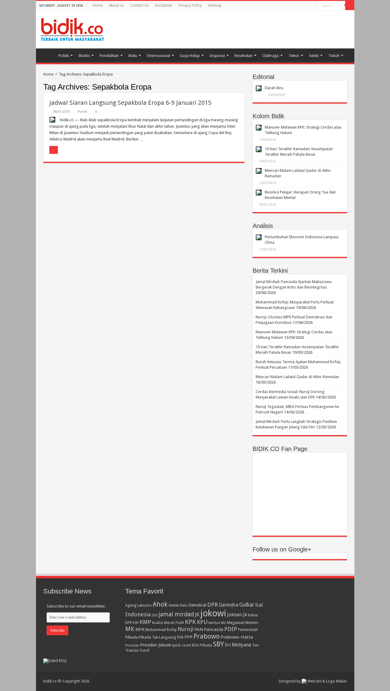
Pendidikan (109, 55)
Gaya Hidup (190, 55)
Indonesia (138, 614)
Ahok (160, 604)
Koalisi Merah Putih (168, 623)
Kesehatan (244, 55)
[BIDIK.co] (72, 28)
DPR (212, 604)
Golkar (246, 605)
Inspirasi (217, 55)
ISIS (154, 615)
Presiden (132, 645)
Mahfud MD (217, 623)
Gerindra (228, 605)
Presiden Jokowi (155, 645)
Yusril (144, 650)
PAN (198, 629)
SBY (218, 644)
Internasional (158, 55)
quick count (181, 645)
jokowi (213, 613)
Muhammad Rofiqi (161, 629)
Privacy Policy (190, 5)
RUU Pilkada (202, 645)
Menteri (251, 622)
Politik (63, 55)
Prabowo (206, 636)
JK (197, 614)
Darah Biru (274, 88)
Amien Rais (177, 605)
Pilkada (131, 637)
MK (129, 629)
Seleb (314, 55)
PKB (180, 637)
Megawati (235, 622)
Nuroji (185, 629)
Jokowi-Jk (237, 615)
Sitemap (215, 5)
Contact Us (139, 5)
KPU (202, 621)
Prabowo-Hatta (237, 637)
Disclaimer (163, 5)
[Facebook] (313, 5)
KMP (145, 622)
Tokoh (333, 55)
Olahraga (270, 55)
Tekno (294, 55)
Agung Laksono (138, 605)
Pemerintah (248, 629)
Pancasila (213, 629)
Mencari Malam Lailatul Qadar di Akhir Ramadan (297, 376)
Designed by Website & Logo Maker (313, 681)
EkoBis (84, 55)
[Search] (349, 5)
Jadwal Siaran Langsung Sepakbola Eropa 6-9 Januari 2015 (130, 102)
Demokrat (197, 605)
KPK (190, 621)
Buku (133, 55)
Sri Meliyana (238, 645)
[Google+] (307, 5)
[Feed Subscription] (242, 86)
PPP (188, 637)
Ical (259, 605)
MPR (139, 629)
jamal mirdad (176, 614)
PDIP (230, 629)
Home (98, 5)
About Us (116, 5)
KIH (136, 623)
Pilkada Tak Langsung (157, 637)
